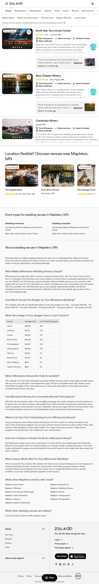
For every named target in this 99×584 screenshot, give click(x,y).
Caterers (47, 11)
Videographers (35, 11)
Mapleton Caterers (12, 499)
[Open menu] (6, 3)
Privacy (20, 576)
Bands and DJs (88, 11)
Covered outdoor (80, 18)
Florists (57, 11)
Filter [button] (51, 577)
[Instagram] (68, 565)
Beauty (66, 11)
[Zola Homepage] (16, 4)
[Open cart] (92, 3)
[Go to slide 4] (19, 47)
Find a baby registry (63, 548)
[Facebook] (56, 565)
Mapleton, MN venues (63, 18)
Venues (8, 11)
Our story (9, 535)
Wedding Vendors (8, 18)
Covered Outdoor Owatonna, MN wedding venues (25, 516)
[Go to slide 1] (13, 47)
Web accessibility (65, 576)
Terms (29, 576)
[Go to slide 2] (15, 47)
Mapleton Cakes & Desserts (16, 495)
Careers (8, 543)
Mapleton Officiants (13, 488)
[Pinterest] (60, 565)
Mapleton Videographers (60, 495)
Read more (78, 63)
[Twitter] (64, 565)
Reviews (8, 539)
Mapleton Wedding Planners (61, 488)
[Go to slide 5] (21, 47)
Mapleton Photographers (60, 499)
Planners (75, 11)
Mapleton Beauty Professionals (17, 503)
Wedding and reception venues (27, 18)
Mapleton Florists (57, 492)
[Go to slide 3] (17, 47)
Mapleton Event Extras (14, 484)
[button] (29, 32)
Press (7, 547)
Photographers (20, 11)
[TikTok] (72, 565)
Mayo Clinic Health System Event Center (21, 234)
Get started (61, 556)
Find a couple (60, 544)
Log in (57, 540)
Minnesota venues (47, 18)
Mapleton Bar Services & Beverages (19, 492)
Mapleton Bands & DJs (59, 484)
